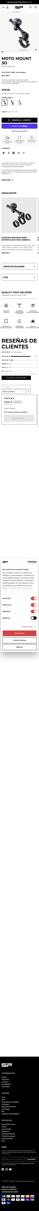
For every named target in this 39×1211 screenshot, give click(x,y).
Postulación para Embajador (10, 1113)
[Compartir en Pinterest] (14, 153)
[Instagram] (6, 1169)
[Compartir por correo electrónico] (19, 153)
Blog (3, 1111)
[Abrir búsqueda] (31, 7)
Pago (3, 1099)
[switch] (34, 605)
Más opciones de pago (19, 131)
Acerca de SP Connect (8, 1124)
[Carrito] (36, 7)
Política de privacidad (8, 1136)
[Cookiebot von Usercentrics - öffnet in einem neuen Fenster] (28, 562)
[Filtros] (29, 392)
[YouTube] (10, 1169)
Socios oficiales (6, 1129)
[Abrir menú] (3, 7)
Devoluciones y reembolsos (10, 1102)
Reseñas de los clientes (9, 1106)
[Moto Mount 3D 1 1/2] (12, 102)
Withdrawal (5, 1104)
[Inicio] (19, 7)
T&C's (3, 1141)
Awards (4, 1126)
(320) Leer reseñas (18, 72)
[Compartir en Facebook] (4, 153)
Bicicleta (4, 1077)
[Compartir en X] (9, 153)
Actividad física (6, 1084)
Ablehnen (19, 647)
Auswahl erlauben (19, 640)
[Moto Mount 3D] (4, 102)
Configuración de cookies (10, 1191)
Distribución (5, 1131)
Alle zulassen (19, 633)
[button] (19, 356)
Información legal (7, 1138)
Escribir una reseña (16, 378)
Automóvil (5, 1082)
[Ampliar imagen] (36, 50)
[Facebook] (3, 1169)
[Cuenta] (7, 7)
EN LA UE (19, 2)
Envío (3, 1097)
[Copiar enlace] (24, 153)
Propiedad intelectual (8, 1133)
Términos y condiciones (9, 1189)
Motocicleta (5, 1079)
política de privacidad (27, 1163)
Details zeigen (27, 626)
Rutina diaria (5, 1086)
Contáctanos (6, 1109)
